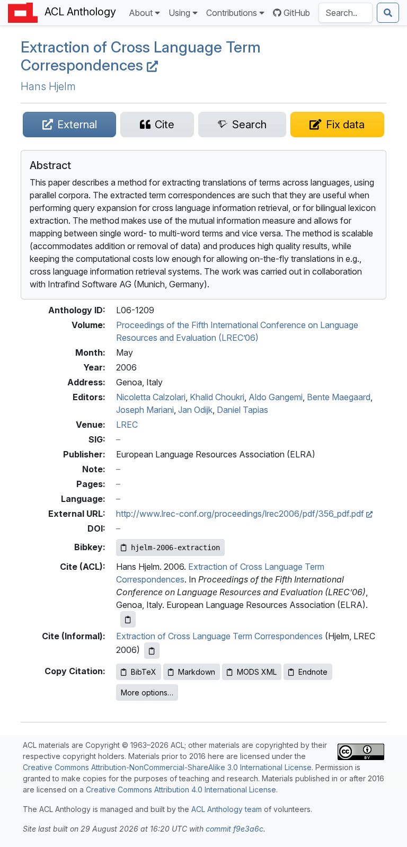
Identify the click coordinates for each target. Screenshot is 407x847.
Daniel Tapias (242, 409)
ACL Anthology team (226, 809)
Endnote (313, 671)
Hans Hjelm (48, 86)
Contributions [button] (231, 12)
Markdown (196, 671)
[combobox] (345, 13)
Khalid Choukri (217, 397)
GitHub (297, 12)
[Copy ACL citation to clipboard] (128, 619)
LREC (127, 424)
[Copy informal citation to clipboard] (152, 650)
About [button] (141, 12)
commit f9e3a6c (234, 828)
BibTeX (143, 671)
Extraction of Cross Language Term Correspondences (141, 56)
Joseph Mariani (145, 409)
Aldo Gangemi (276, 397)
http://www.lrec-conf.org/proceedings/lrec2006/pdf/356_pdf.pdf (241, 513)
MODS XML (257, 671)
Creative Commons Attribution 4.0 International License (181, 789)
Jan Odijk (195, 409)
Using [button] (179, 12)
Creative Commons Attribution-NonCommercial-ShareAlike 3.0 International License (167, 767)
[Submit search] (388, 13)
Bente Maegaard (338, 397)
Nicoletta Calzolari (150, 397)
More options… (147, 692)
